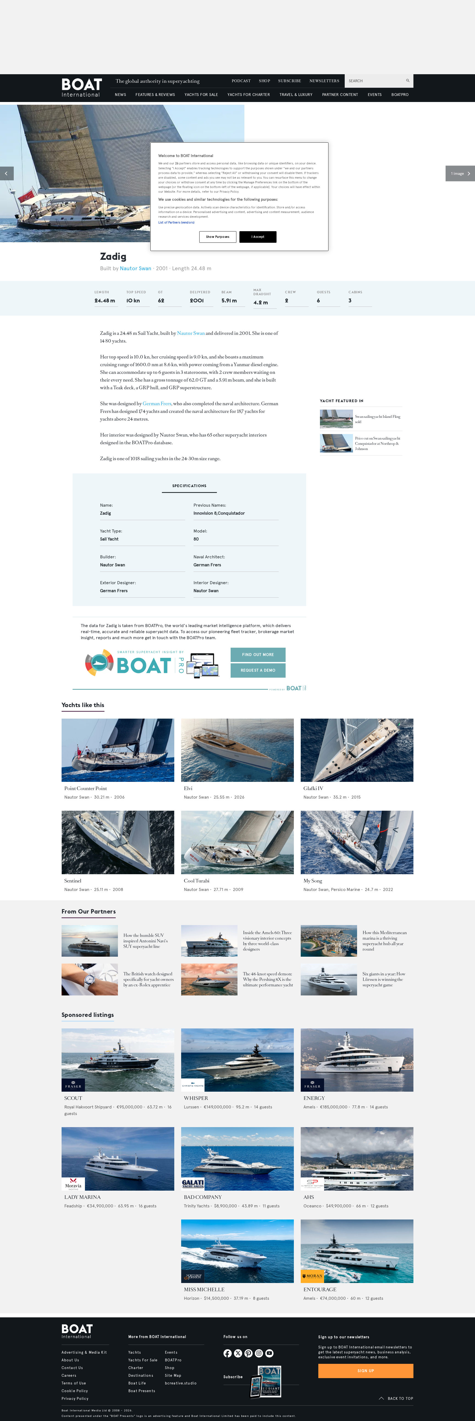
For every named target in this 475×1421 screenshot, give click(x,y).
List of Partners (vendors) (176, 222)
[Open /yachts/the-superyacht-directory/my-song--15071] (357, 842)
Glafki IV (313, 788)
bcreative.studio (181, 1383)
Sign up (366, 1370)
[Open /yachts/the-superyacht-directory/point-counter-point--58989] (118, 750)
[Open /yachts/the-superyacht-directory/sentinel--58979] (118, 842)
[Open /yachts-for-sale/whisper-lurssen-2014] (237, 1060)
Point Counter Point (85, 788)
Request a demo (258, 670)
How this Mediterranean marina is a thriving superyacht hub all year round (385, 941)
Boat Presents (141, 1391)
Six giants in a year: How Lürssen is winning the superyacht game (384, 979)
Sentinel (72, 881)
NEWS (120, 94)
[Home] (86, 88)
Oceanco (312, 1205)
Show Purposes (217, 237)
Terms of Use (74, 1383)
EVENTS (375, 94)
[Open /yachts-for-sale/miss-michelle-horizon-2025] (237, 1251)
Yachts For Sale (143, 1360)
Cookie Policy (75, 1391)
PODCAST (241, 81)
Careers (69, 1375)
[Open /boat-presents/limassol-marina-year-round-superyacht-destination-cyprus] (329, 941)
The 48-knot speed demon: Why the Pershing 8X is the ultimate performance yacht (268, 979)
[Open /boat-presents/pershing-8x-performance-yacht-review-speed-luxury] (209, 979)
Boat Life (137, 1383)
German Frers (157, 403)
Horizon (191, 1298)
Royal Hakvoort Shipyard (88, 1107)
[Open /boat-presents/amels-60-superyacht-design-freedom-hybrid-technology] (209, 941)
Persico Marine (345, 889)
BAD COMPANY (203, 1197)
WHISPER (196, 1098)
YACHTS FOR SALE (201, 94)
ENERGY (314, 1098)
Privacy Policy (75, 1399)
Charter (135, 1368)
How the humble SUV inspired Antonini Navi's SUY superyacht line (145, 940)
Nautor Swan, (317, 889)
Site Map (173, 1375)
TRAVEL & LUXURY (296, 94)
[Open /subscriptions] (260, 1383)
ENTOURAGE (319, 1289)
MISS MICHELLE (204, 1289)
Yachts (134, 1352)
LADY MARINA (82, 1197)
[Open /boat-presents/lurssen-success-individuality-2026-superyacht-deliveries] (329, 979)
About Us (70, 1360)
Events (171, 1352)
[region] (239, 196)
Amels (309, 1107)
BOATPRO (399, 94)
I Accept (258, 237)
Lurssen (191, 1107)
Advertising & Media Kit (84, 1352)
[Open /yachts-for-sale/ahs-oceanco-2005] (357, 1159)
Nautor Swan (135, 268)
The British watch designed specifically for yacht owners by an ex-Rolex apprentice (148, 979)
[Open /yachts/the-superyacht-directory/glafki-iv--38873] (357, 750)
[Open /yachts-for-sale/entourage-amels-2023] (357, 1251)
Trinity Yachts (196, 1205)
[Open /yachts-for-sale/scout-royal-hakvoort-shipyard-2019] (118, 1060)
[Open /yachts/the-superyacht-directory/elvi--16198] (237, 750)
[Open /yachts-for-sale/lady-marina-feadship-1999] (118, 1159)
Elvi (188, 788)
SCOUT (73, 1098)
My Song (312, 881)
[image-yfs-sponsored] (73, 1090)
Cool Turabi (196, 881)
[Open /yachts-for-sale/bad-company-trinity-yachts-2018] (237, 1159)
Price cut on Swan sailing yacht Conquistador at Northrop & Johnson (377, 443)
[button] (7, 173)
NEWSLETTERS (324, 81)
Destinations (140, 1375)
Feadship (73, 1205)
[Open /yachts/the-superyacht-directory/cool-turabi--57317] (237, 842)
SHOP (264, 81)
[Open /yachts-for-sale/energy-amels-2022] (357, 1060)
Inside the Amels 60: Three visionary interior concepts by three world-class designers (267, 941)
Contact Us (72, 1368)
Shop (170, 1368)
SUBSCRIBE (289, 81)
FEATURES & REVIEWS (155, 94)
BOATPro (173, 1360)
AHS (308, 1197)
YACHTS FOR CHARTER (249, 94)
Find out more (258, 654)
